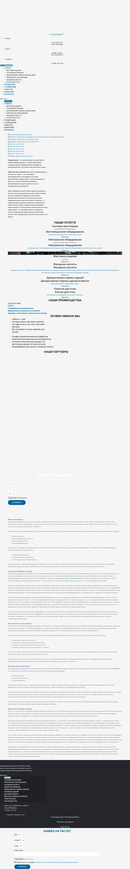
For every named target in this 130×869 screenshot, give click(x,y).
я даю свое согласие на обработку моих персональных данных (57, 862)
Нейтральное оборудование (17, 77)
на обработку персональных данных (72, 508)
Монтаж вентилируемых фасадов (20, 709)
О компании (10, 87)
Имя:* (16, 834)
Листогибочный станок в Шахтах (20, 623)
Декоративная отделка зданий (16, 789)
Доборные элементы (12, 787)
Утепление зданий (11, 792)
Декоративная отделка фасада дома (20, 75)
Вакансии (9, 92)
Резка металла (10, 799)
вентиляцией (75, 578)
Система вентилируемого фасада (20, 571)
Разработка (63, 827)
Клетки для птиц (13, 82)
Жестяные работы (11, 794)
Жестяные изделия (13, 70)
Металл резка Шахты (15, 519)
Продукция (9, 84)
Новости (8, 89)
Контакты (9, 94)
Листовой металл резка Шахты (19, 666)
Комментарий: (18, 850)
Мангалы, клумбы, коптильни (15, 796)
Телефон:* (17, 840)
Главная (8, 65)
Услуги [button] (7, 68)
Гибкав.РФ (38, 614)
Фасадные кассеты (14, 80)
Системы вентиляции (14, 73)
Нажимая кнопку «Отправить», (47, 862)
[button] (57, 99)
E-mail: (16, 846)
